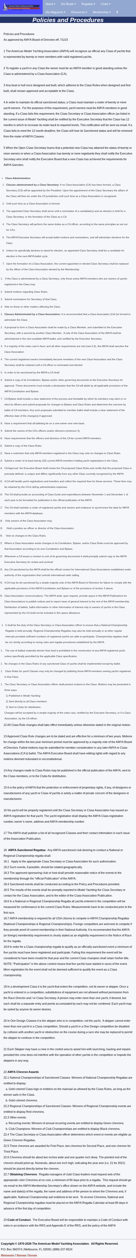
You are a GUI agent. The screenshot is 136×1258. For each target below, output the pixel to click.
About (50, 4)
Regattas (87, 4)
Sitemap (21, 1255)
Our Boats (67, 4)
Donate (32, 1255)
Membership (101, 12)
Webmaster (7, 1255)
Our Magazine (55, 12)
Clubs (105, 4)
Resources (78, 12)
